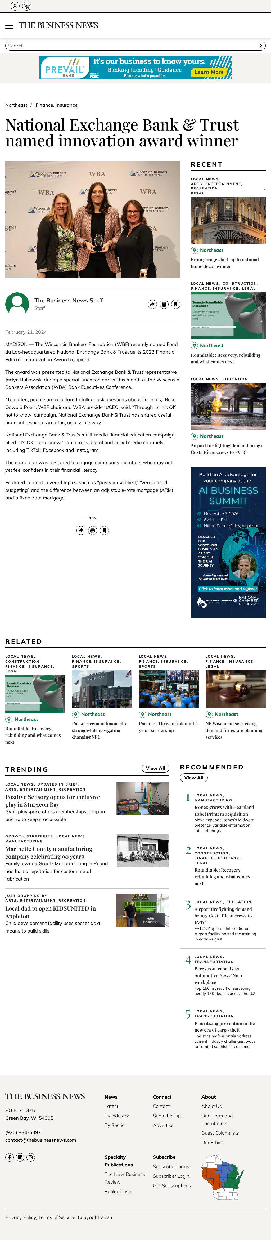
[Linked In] (20, 1157)
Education (235, 379)
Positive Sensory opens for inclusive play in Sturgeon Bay (52, 800)
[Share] (152, 304)
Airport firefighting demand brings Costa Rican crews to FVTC (223, 915)
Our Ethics (212, 1142)
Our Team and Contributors (217, 1119)
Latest (111, 1106)
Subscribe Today (171, 1166)
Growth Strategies (29, 836)
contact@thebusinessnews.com (40, 1140)
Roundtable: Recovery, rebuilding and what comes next (33, 735)
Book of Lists (118, 1191)
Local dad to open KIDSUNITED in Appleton (50, 912)
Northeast (16, 105)
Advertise (163, 1125)
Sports (80, 666)
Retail (198, 193)
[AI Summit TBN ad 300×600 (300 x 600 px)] (228, 616)
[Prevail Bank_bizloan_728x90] (135, 68)
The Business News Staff (68, 300)
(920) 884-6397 (23, 1132)
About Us (211, 1106)
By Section (116, 1125)
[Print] (164, 304)
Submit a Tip (167, 1116)
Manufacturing (24, 841)
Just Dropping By (26, 896)
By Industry (117, 1116)
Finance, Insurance (57, 105)
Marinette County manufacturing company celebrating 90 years (48, 852)
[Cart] (26, 6)
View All (153, 769)
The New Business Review (125, 1178)
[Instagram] (30, 1157)
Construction (240, 284)
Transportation (214, 962)
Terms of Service (56, 1217)
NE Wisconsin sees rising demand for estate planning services (234, 730)
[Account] (15, 6)
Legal (249, 289)
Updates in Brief (57, 784)
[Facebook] (9, 1157)
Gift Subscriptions (172, 1186)
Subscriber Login (171, 1176)
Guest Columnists (220, 1133)
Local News (205, 179)
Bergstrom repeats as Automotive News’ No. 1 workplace (218, 975)
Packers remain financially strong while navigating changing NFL (99, 730)
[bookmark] (175, 304)
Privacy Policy (20, 1217)
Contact (161, 1106)
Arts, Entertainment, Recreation (216, 186)
